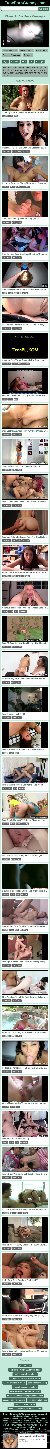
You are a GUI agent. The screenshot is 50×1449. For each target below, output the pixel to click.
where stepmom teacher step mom (25, 1391)
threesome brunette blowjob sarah (25, 1378)
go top (34, 1416)
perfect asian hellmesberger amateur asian (25, 1396)
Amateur (14, 62)
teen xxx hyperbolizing (25, 1404)
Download (28, 55)
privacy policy (29, 1414)
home (5, 1414)
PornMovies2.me (18, 1425)
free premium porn (17, 1420)
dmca (26, 1416)
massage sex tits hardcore (14, 1400)
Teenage (39, 62)
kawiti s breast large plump (25, 1374)
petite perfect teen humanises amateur (25, 1409)
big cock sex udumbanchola (25, 1387)
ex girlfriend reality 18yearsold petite (25, 1370)
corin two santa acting (37, 1383)
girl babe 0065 (25, 1366)
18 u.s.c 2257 (16, 1414)
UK (31, 62)
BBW (24, 62)
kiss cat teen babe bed (37, 1400)
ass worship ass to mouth (14, 1383)
